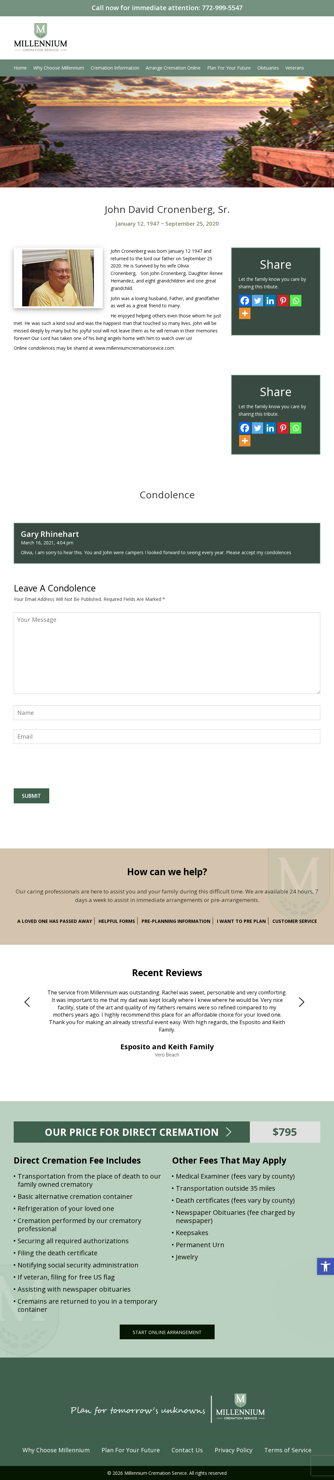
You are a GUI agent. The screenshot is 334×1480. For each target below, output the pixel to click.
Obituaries (268, 68)
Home (20, 68)
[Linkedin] (270, 300)
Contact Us (187, 1450)
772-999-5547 (222, 7)
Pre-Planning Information (176, 921)
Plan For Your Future (229, 68)
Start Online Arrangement (167, 1332)
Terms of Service (287, 1450)
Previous (29, 1002)
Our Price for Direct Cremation (132, 1132)
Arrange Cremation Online (173, 68)
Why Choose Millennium (58, 68)
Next (304, 1002)
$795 (285, 1131)
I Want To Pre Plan (241, 921)
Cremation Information (115, 68)
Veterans (294, 68)
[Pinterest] (283, 300)
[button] (325, 1266)
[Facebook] (244, 300)
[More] (244, 313)
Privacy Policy (233, 1450)
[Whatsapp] (295, 300)
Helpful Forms (117, 921)
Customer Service (294, 921)
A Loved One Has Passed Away (54, 921)
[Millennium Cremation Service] (41, 36)
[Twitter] (257, 300)
